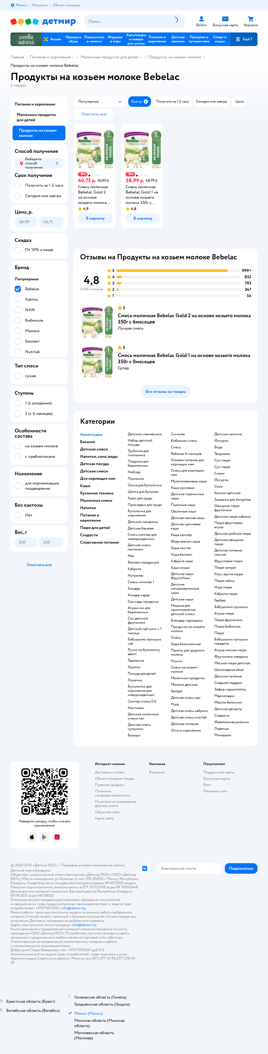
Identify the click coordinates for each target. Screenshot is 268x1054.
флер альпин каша (185, 541)
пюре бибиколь (227, 626)
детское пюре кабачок (232, 517)
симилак (178, 434)
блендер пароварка (186, 620)
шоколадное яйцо (229, 670)
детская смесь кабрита (189, 711)
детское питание (185, 724)
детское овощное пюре (228, 542)
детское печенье (228, 676)
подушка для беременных (138, 463)
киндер (134, 589)
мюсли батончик (228, 702)
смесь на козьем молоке (184, 669)
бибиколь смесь (184, 441)
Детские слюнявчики (145, 434)
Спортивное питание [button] (99, 542)
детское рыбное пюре (232, 534)
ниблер (134, 472)
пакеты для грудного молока (187, 652)
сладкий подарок (228, 683)
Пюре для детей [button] (95, 527)
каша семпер (181, 535)
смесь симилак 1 (141, 582)
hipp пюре (223, 587)
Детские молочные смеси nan (143, 716)
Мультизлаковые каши (189, 481)
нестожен (136, 708)
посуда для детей (142, 674)
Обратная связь (107, 812)
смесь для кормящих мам (187, 473)
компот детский (227, 493)
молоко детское (184, 685)
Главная (17, 57)
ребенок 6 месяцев (186, 454)
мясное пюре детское (232, 663)
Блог (207, 785)
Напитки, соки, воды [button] (99, 456)
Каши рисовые (182, 488)
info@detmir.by (73, 908)
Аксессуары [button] (91, 434)
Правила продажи (109, 785)
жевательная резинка (231, 722)
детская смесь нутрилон (139, 727)
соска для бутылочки (145, 485)
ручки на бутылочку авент (144, 652)
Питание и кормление (50, 57)
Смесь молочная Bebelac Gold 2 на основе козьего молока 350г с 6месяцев (184, 318)
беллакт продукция (143, 562)
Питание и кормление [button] (90, 517)
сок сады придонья (143, 602)
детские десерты (228, 709)
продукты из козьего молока (188, 629)
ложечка (135, 680)
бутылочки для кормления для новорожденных (141, 690)
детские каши (182, 599)
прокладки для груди (145, 505)
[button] (244, 39)
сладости (222, 715)
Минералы (222, 735)
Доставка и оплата (109, 772)
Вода (218, 447)
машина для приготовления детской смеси (183, 610)
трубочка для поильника (138, 453)
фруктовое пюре (228, 561)
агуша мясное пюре (230, 650)
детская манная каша (187, 518)
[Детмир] (43, 21)
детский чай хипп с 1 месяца (144, 631)
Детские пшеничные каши (187, 496)
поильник (136, 479)
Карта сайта (104, 818)
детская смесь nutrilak (189, 717)
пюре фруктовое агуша (228, 525)
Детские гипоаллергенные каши (185, 588)
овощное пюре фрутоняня (226, 508)
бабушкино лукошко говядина (231, 641)
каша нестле (181, 548)
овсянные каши (183, 511)
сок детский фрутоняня (138, 620)
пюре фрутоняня (228, 620)
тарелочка (136, 661)
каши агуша (180, 568)
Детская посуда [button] (94, 463)
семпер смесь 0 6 (142, 701)
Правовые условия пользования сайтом (93, 865)
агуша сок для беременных (139, 610)
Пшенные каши (183, 505)
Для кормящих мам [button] (97, 478)
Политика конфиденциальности (112, 793)
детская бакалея (141, 528)
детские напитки (228, 434)
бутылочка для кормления (139, 513)
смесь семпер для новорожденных (142, 537)
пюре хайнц (224, 581)
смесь (176, 447)
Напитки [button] (88, 507)
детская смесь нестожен (139, 547)
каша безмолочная (186, 644)
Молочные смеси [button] (96, 500)
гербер (220, 600)
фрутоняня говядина (231, 657)
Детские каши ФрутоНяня (182, 576)
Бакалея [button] (87, 441)
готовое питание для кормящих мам (187, 462)
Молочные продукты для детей (109, 57)
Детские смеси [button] (94, 449)
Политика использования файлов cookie (115, 803)
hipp (175, 704)
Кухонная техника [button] (96, 493)
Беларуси (43, 870)
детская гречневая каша (185, 526)
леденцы (221, 729)
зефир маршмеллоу (230, 689)
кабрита (134, 569)
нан (131, 556)
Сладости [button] (89, 535)
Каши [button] (85, 485)
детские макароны (143, 522)
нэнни (176, 661)
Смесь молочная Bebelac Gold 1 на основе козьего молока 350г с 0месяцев (184, 358)
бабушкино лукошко (231, 607)
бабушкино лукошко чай (144, 641)
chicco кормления (186, 730)
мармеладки (224, 696)
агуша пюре (224, 613)
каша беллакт (181, 555)
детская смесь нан (185, 698)
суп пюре (222, 460)
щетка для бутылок (143, 492)
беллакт (134, 735)
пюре (219, 633)
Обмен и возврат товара (114, 778)
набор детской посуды (140, 442)
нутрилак (135, 575)
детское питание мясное (228, 552)
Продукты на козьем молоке (174, 57)
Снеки (219, 473)
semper (177, 691)
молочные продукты (188, 678)
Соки (218, 486)
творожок (222, 454)
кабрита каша (182, 561)
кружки (134, 667)
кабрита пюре (225, 594)
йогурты (221, 441)
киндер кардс (139, 595)
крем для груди (140, 498)
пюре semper (225, 568)
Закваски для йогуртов (232, 500)
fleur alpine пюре (228, 574)
